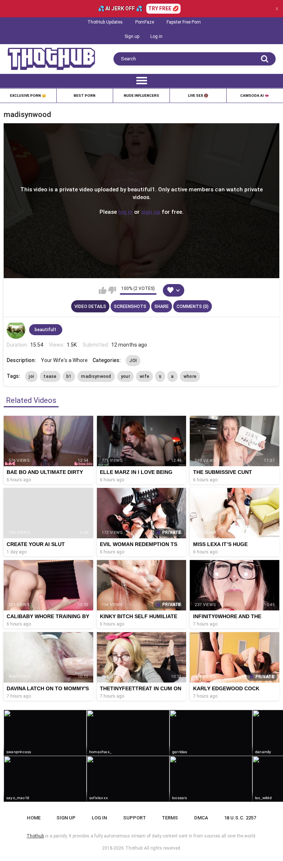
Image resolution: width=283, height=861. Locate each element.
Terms (170, 818)
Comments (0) (193, 306)
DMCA (201, 818)
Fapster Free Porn (184, 22)
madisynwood (96, 376)
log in (125, 212)
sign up (150, 212)
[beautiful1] (16, 329)
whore (190, 376)
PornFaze (144, 22)
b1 (69, 376)
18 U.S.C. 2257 (240, 818)
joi (31, 376)
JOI (133, 360)
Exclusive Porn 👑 (28, 95)
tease (50, 376)
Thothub (134, 848)
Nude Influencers (141, 95)
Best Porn (84, 95)
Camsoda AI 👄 (254, 95)
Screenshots (130, 306)
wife (144, 376)
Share (161, 306)
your (125, 376)
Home (34, 818)
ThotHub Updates (105, 22)
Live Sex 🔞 (198, 95)
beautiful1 (46, 329)
